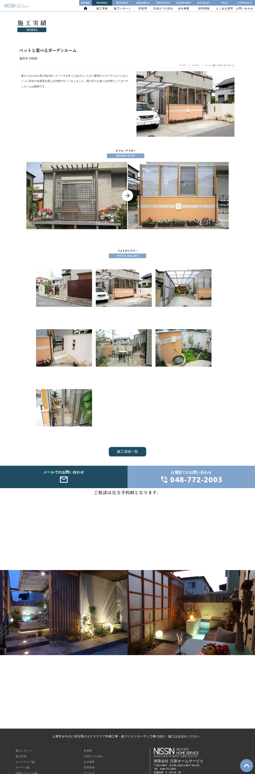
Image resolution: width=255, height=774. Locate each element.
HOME (183, 65)
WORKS (196, 65)
